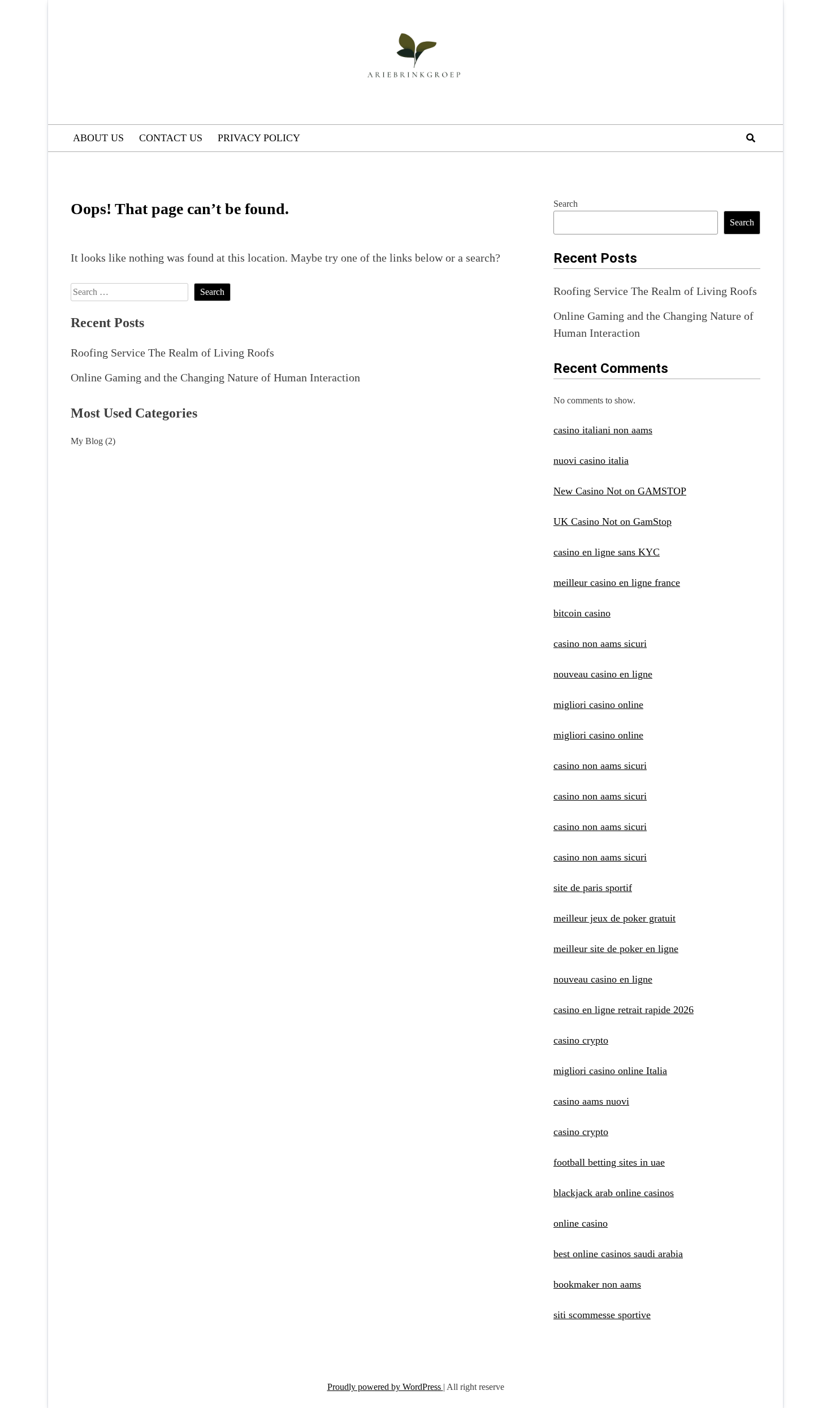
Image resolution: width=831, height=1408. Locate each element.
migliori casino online (598, 704)
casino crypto (580, 1040)
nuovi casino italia (591, 460)
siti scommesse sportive (602, 1314)
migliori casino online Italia (610, 1070)
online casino (580, 1223)
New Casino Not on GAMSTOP (619, 491)
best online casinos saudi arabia (618, 1253)
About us (98, 138)
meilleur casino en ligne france (616, 582)
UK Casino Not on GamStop (612, 521)
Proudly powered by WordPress (385, 1387)
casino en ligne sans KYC (606, 552)
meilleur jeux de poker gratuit (614, 918)
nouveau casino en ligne (602, 674)
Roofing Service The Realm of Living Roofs (172, 352)
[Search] (750, 138)
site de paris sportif (592, 887)
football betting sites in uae (609, 1162)
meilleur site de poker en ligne (615, 948)
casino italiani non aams (602, 430)
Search (565, 203)
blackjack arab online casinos (613, 1192)
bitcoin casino (582, 613)
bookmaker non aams (597, 1284)
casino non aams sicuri (600, 643)
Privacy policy (259, 138)
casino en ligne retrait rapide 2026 (623, 1009)
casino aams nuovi (591, 1101)
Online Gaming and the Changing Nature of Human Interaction (215, 377)
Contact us (170, 138)
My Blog (87, 441)
